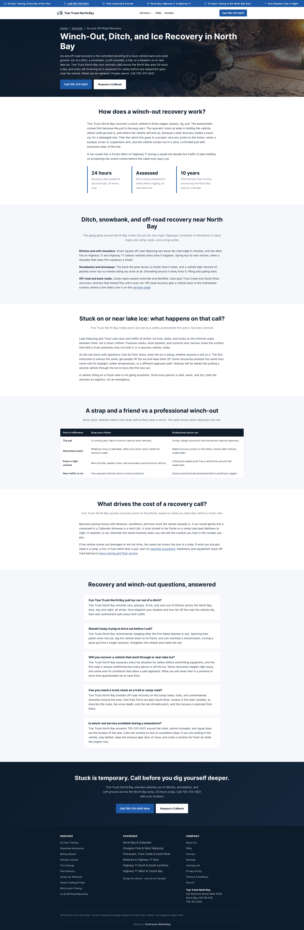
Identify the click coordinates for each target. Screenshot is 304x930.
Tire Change (67, 865)
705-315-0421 (194, 901)
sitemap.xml (193, 865)
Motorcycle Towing (71, 888)
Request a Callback (110, 84)
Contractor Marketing (158, 924)
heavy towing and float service (118, 553)
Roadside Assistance (72, 848)
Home (64, 28)
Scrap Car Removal (71, 876)
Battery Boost (68, 854)
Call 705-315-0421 (78, 3)
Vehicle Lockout (69, 859)
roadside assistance (162, 548)
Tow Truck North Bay (79, 13)
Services (145, 13)
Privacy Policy (194, 871)
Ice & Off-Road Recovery (74, 893)
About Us (191, 842)
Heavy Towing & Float (72, 882)
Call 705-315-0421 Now (135, 808)
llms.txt (190, 882)
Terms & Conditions (197, 876)
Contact (169, 13)
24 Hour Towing (69, 842)
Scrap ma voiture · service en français (144, 878)
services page (141, 287)
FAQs (158, 13)
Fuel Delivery (67, 871)
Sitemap (191, 859)
